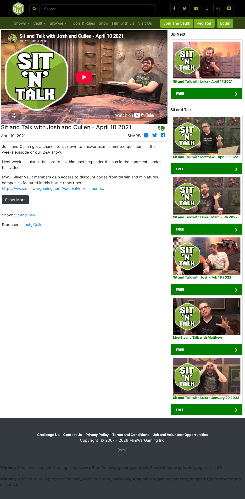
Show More (15, 199)
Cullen (39, 224)
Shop (103, 23)
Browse (57, 23)
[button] (174, 8)
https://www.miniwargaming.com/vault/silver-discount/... (53, 188)
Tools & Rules (83, 23)
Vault (38, 23)
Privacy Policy (97, 435)
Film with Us (123, 23)
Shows (20, 23)
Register (204, 23)
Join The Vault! (176, 23)
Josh (26, 224)
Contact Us (72, 435)
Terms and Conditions (130, 435)
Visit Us (145, 23)
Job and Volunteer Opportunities (180, 435)
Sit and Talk (24, 215)
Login (225, 23)
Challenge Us (48, 435)
